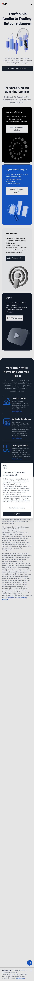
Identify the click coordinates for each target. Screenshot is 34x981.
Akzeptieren (17, 514)
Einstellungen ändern (17, 508)
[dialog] (17, 490)
